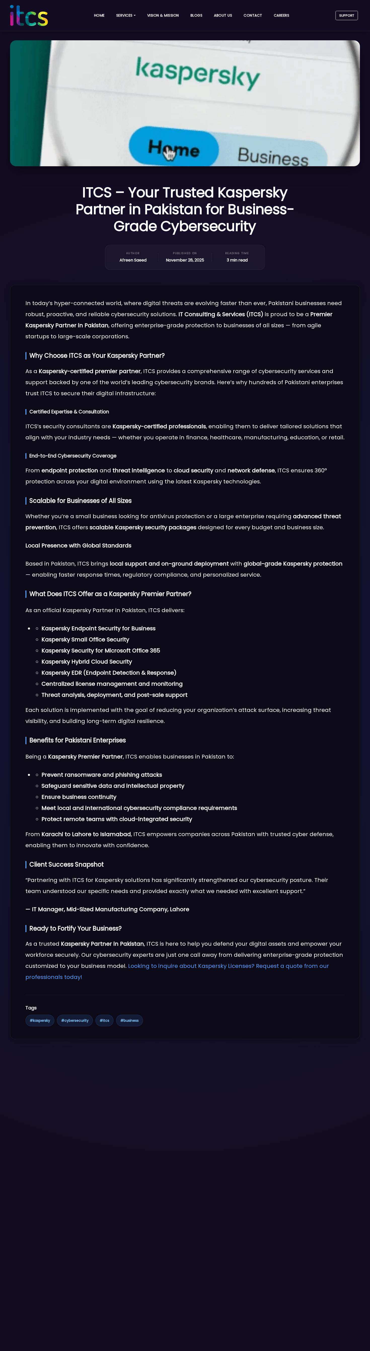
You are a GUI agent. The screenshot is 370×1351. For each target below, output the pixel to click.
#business (129, 1020)
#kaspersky (40, 1020)
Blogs (197, 15)
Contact (253, 15)
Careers (281, 15)
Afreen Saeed (133, 260)
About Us (223, 15)
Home (99, 15)
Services (124, 15)
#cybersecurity (75, 1020)
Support (346, 15)
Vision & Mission (163, 15)
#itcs (104, 1020)
